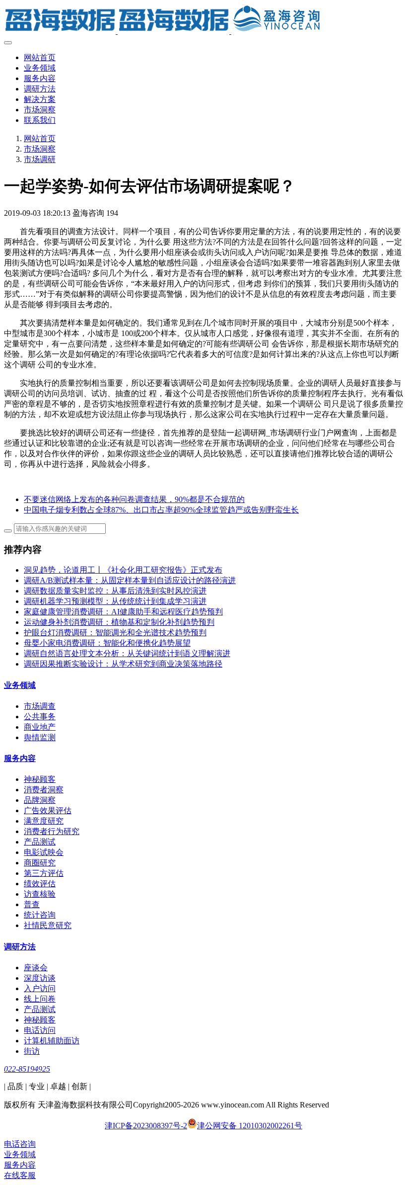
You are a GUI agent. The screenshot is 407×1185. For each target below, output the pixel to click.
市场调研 (40, 159)
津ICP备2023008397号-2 (146, 1125)
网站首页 (40, 57)
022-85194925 (27, 1069)
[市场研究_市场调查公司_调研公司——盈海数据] (203, 20)
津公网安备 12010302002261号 (249, 1125)
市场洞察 (40, 149)
